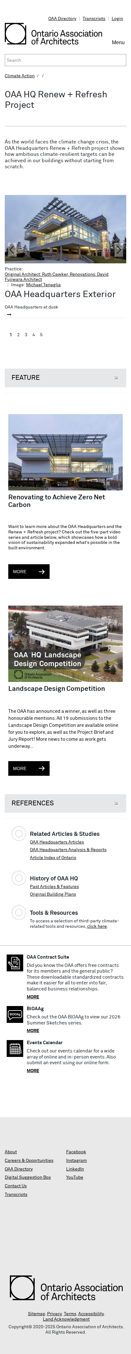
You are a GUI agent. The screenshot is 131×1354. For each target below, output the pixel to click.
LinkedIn (75, 1169)
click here (97, 926)
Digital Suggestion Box (28, 1177)
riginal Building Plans (54, 894)
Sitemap (36, 1314)
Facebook (76, 1152)
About (11, 1152)
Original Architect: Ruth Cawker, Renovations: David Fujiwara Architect (56, 277)
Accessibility (91, 1314)
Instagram (76, 1160)
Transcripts (94, 19)
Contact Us (16, 1186)
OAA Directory (62, 19)
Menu (119, 45)
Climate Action (20, 76)
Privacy (54, 1314)
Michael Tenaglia (43, 285)
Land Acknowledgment (66, 1319)
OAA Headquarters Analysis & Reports (68, 850)
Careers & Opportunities (29, 1160)
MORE (33, 997)
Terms (70, 1314)
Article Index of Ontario (53, 858)
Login (117, 19)
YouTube (74, 1177)
